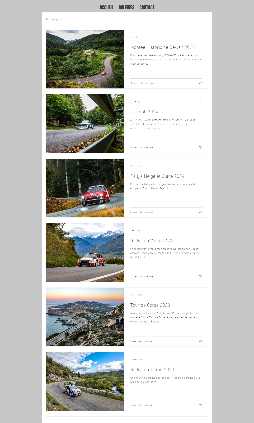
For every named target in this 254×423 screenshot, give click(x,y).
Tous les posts (54, 19)
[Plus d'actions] (201, 37)
